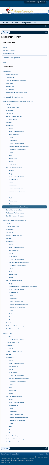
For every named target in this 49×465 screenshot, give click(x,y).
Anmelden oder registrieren (35, 2)
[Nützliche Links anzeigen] (46, 32)
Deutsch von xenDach (27, 458)
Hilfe (4, 62)
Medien (15, 23)
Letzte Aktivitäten (8, 53)
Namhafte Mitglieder (9, 50)
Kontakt (41, 454)
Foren (5, 47)
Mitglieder (26, 23)
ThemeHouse (28, 460)
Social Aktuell (5, 454)
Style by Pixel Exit (6, 462)
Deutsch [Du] (14, 454)
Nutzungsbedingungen (41, 457)
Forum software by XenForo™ (10, 458)
